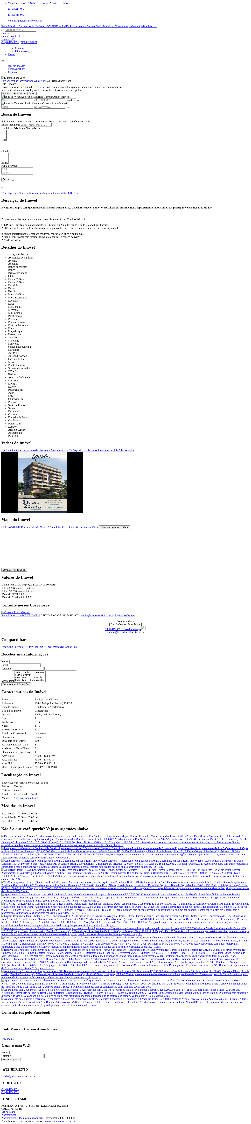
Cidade (5, 151)
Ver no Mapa (8, 1111)
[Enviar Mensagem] (67, 107)
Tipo (3, 139)
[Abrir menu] (2, 60)
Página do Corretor (125, 615)
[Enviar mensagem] (77, 100)
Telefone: (6, 668)
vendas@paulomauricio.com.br (25, 20)
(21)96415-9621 (17, 9)
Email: (4, 665)
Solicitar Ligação (11, 1059)
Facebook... (7, 1038)
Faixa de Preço (9, 165)
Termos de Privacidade (14, 93)
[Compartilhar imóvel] (2, 187)
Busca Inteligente (10, 124)
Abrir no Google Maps (25, 798)
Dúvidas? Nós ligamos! (14, 570)
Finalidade (7, 128)
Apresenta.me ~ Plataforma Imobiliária (22, 1117)
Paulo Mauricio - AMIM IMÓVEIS (20, 615)
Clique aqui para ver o (114, 527)
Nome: (5, 661)
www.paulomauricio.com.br (60, 1121)
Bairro (4, 162)
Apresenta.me (8, 1114)
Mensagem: (7, 680)
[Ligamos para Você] (13, 77)
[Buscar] (2, 30)
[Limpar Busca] (13, 180)
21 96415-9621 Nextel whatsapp (123, 629)
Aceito (32, 93)
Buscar (6, 179)
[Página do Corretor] (15, 612)
